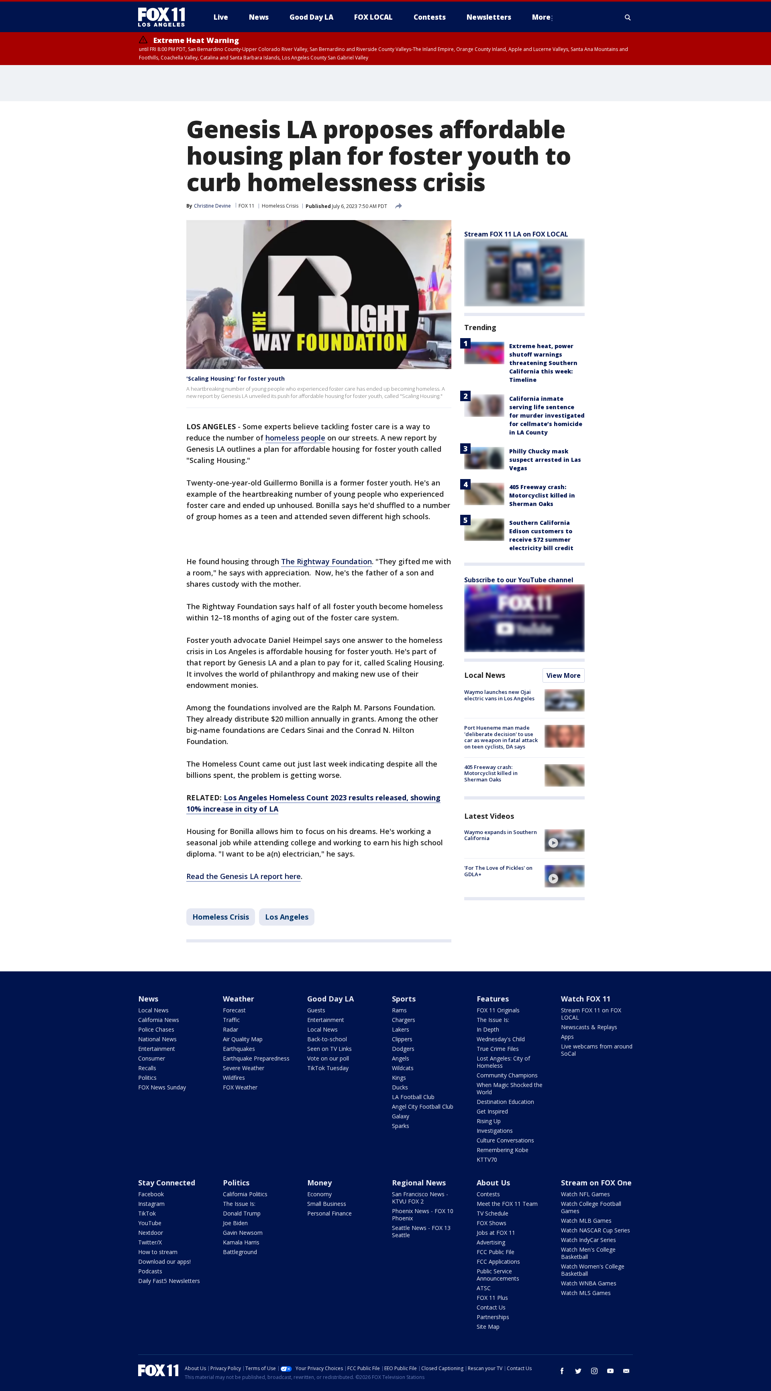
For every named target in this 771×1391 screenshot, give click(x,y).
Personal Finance (329, 1213)
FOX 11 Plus (492, 1297)
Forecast (234, 1010)
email (626, 1370)
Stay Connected (166, 1182)
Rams (399, 1010)
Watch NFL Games (585, 1194)
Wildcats (403, 1068)
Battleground (240, 1252)
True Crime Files (498, 1048)
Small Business (326, 1203)
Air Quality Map (243, 1039)
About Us (493, 1182)
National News (157, 1039)
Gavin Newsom (243, 1232)
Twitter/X (150, 1242)
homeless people (295, 438)
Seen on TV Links (329, 1048)
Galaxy (400, 1116)
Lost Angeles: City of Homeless (503, 1061)
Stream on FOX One (596, 1182)
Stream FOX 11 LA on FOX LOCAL (516, 234)
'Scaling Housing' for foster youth (235, 378)
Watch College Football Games (591, 1207)
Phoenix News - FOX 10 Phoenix (422, 1214)
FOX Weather (240, 1087)
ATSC (484, 1288)
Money (319, 1182)
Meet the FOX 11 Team (507, 1203)
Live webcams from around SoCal (596, 1049)
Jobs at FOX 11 (496, 1232)
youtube (610, 1370)
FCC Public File (495, 1252)
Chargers (403, 1020)
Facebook (151, 1194)
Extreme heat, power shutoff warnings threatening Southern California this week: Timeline (543, 362)
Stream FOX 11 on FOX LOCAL (591, 1013)
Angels (400, 1058)
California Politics (245, 1194)
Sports (404, 998)
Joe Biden (235, 1223)
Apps (567, 1036)
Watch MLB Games (586, 1220)
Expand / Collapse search (628, 17)
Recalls (147, 1068)
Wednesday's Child (501, 1039)
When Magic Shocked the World (510, 1088)
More (541, 17)
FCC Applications (498, 1261)
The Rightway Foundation (326, 561)
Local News (484, 675)
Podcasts (150, 1271)
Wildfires (234, 1077)
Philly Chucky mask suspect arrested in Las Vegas (545, 459)
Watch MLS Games (586, 1293)
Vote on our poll (328, 1058)
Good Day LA (330, 998)
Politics (147, 1077)
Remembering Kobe (502, 1150)
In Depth (488, 1029)
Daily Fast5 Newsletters (169, 1281)
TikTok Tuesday (328, 1068)
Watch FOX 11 (585, 998)
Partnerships (493, 1317)
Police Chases (156, 1029)
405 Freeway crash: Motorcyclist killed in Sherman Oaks (542, 495)
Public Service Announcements (498, 1274)
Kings (399, 1077)
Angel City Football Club (422, 1106)
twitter (578, 1370)
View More (564, 675)
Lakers (400, 1029)
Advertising (491, 1242)
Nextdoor (150, 1232)
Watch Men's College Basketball (588, 1253)
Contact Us (491, 1307)
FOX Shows (491, 1223)
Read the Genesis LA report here (243, 876)
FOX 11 (247, 205)
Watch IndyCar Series (588, 1240)
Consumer (151, 1058)
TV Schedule (492, 1213)
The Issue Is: (493, 1020)
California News (158, 1020)
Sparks (400, 1126)
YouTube (149, 1223)
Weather (238, 998)
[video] (565, 840)
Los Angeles (286, 917)
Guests (316, 1010)
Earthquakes (239, 1048)
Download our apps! (164, 1261)
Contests (488, 1194)
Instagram (151, 1203)
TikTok (147, 1213)
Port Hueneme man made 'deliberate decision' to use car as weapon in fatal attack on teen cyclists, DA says (501, 737)
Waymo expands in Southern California (500, 835)
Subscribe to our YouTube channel (518, 579)
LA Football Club (413, 1097)
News (148, 998)
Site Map (488, 1326)
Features (493, 998)
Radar (230, 1029)
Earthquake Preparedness (256, 1058)
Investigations (495, 1130)
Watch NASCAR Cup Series (595, 1230)
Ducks (400, 1087)
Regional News (419, 1182)
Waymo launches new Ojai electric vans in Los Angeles (499, 695)
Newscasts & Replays (589, 1027)
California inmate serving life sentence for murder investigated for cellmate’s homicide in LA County (547, 415)
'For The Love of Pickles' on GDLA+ (498, 871)
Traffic (231, 1020)
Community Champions (507, 1075)
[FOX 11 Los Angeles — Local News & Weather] (164, 17)
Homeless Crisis (280, 205)
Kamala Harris (241, 1242)
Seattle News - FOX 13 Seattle (421, 1231)
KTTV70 (487, 1159)
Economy (319, 1194)
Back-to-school (327, 1039)
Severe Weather (243, 1068)
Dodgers (403, 1048)
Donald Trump (242, 1213)
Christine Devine (212, 205)
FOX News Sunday (162, 1087)
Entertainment (156, 1048)
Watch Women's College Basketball (592, 1270)
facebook (562, 1370)
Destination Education (505, 1101)
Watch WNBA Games (588, 1283)
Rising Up (489, 1121)
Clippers (402, 1039)
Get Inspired (492, 1111)
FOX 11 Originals (498, 1010)
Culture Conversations (505, 1140)
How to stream (157, 1252)
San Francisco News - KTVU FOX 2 (420, 1197)
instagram (594, 1370)
